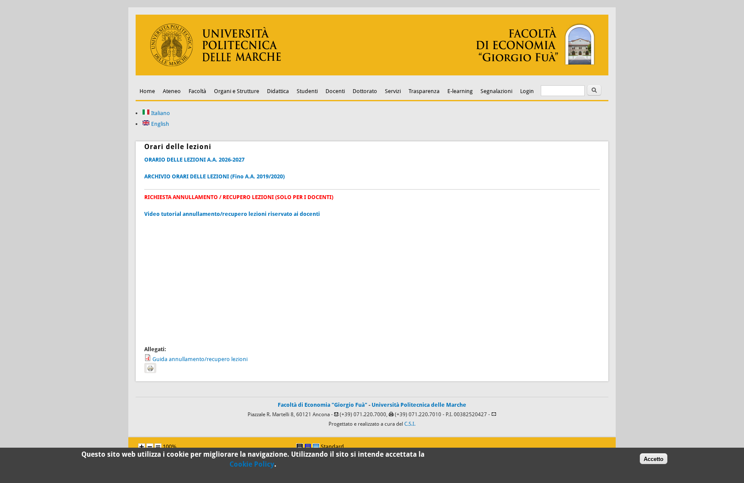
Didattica (278, 91)
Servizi (393, 91)
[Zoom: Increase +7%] (141, 446)
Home (147, 91)
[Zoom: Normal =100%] (158, 446)
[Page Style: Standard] (316, 446)
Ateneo (172, 91)
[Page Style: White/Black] (299, 446)
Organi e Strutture (236, 91)
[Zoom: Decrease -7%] (149, 446)
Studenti (307, 91)
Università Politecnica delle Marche (419, 405)
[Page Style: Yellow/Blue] (307, 446)
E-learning (460, 91)
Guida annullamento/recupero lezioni (200, 359)
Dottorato (365, 91)
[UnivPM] (372, 73)
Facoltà (197, 91)
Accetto (653, 458)
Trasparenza (424, 91)
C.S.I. (409, 424)
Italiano (160, 113)
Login (527, 91)
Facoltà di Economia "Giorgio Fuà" (322, 405)
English (159, 124)
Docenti (335, 91)
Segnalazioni (496, 91)
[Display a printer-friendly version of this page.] (150, 368)
